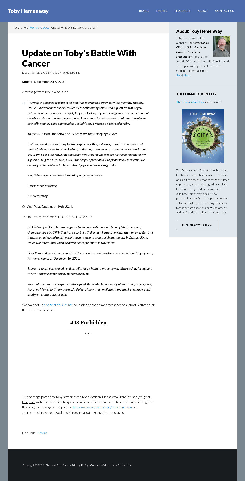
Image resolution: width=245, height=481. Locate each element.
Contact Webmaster (103, 465)
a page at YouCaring (58, 305)
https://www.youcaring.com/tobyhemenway (103, 407)
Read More (183, 75)
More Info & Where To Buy (197, 224)
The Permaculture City (190, 101)
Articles (45, 27)
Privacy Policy (79, 465)
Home (34, 27)
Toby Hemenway (28, 11)
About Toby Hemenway (199, 31)
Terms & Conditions (58, 465)
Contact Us (124, 465)
